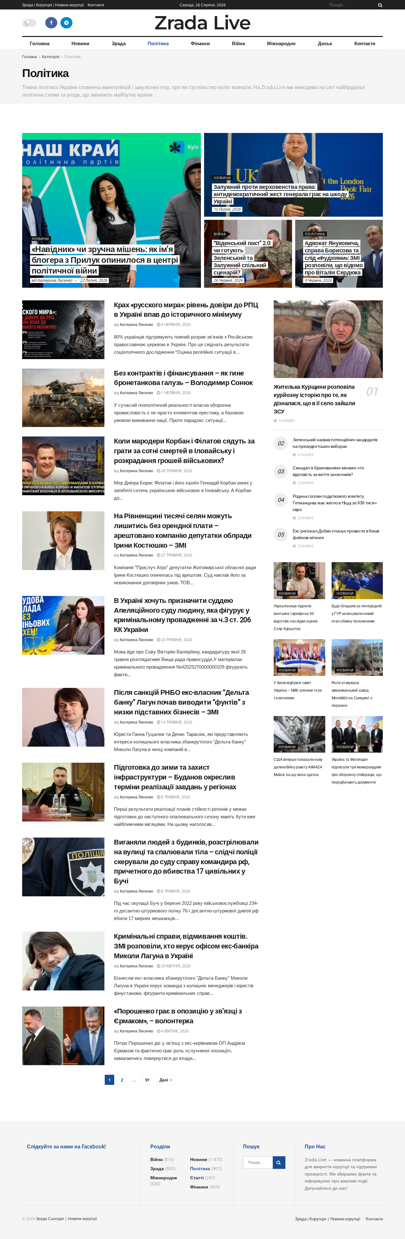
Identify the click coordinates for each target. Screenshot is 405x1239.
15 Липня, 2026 (227, 209)
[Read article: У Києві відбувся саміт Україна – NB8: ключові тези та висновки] (299, 657)
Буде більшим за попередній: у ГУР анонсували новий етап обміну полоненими (357, 613)
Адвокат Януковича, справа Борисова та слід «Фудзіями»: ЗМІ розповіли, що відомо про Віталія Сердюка (334, 258)
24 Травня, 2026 (176, 639)
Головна (39, 43)
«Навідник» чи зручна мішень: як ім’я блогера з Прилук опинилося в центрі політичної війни (105, 259)
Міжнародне (281, 43)
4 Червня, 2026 (175, 324)
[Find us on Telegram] (66, 22)
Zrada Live (202, 22)
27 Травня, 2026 (176, 555)
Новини (80, 43)
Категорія (50, 56)
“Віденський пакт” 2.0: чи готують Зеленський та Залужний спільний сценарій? (242, 258)
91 (147, 1080)
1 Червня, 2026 (175, 392)
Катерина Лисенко (55, 280)
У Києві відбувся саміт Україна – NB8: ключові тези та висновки (298, 690)
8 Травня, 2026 (175, 797)
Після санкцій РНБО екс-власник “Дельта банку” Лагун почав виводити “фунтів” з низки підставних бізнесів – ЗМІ (181, 702)
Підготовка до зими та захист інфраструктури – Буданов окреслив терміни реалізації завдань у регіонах (175, 777)
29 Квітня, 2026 (175, 966)
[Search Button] (379, 4)
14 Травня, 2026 (176, 722)
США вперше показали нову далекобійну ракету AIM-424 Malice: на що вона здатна (298, 767)
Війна (238, 43)
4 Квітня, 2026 (174, 1031)
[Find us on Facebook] (51, 22)
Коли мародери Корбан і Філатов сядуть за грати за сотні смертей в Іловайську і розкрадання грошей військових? (184, 451)
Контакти (96, 5)
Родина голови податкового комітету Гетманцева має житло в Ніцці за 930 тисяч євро (335, 503)
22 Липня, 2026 (93, 280)
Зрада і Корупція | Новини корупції (53, 5)
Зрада (119, 43)
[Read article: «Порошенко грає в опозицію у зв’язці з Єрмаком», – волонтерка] (63, 1036)
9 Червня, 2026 (318, 280)
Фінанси (200, 43)
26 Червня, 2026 (228, 280)
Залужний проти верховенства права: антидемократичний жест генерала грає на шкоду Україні (280, 194)
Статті (197, 1178)
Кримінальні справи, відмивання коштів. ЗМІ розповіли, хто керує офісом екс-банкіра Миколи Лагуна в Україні (186, 946)
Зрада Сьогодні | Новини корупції (66, 1218)
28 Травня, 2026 (176, 470)
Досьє (325, 43)
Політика (158, 43)
